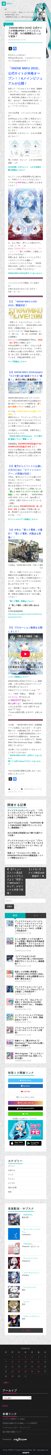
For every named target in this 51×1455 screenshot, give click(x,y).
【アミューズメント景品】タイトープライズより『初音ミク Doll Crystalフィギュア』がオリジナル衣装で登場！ (15, 881)
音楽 (10, 1192)
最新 (15, 915)
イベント (8, 24)
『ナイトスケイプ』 (29, 1287)
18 (32, 1367)
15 (12, 1367)
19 (38, 1367)
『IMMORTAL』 (28, 1215)
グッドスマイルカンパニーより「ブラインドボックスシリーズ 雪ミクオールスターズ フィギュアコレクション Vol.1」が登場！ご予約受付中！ (25, 844)
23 (19, 1371)
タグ (35, 915)
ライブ (20, 792)
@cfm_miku (26, 1080)
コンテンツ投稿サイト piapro (14, 1419)
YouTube (26, 1091)
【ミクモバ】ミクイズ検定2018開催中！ (36, 872)
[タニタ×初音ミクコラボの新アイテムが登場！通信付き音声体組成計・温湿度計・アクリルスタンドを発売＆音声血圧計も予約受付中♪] (10, 941)
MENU (9, 3)
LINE (26, 1114)
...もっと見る (25, 1330)
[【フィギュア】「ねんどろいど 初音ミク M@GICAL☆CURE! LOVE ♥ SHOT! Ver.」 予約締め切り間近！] (10, 1002)
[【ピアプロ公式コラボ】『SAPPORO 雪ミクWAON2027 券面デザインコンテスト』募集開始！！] (10, 958)
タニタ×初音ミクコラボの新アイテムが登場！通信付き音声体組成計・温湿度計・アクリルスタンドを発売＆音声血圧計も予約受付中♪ (29, 943)
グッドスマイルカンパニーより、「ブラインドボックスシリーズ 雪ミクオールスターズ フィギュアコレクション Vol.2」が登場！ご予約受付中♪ (25, 814)
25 (32, 1371)
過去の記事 (12, 1187)
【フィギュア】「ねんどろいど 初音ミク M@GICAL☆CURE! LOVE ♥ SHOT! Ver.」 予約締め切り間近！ (29, 1003)
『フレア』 (26, 1302)
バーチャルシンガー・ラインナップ (16, 1427)
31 (25, 1376)
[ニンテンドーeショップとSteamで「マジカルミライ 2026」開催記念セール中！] (10, 1017)
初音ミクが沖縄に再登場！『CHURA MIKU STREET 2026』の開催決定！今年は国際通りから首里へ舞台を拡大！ (29, 975)
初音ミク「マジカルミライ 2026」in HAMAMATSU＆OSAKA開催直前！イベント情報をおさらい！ (25, 855)
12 (38, 1362)
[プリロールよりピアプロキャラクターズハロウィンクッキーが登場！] (10, 1030)
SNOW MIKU (29, 789)
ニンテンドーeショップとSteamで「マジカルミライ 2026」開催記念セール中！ (29, 1017)
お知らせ (11, 1170)
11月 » (6, 1383)
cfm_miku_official (26, 1103)
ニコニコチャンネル (26, 1097)
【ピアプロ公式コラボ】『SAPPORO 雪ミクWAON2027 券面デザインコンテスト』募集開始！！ (25, 825)
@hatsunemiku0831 (26, 1108)
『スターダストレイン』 (31, 1273)
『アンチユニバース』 (30, 1258)
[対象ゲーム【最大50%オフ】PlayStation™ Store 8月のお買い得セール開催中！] (10, 1042)
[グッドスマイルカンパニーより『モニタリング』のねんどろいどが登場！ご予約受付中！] (10, 989)
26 (38, 1371)
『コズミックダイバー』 (31, 1316)
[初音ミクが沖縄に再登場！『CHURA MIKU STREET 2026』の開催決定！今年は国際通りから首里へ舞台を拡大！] (10, 974)
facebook (26, 1086)
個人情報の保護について (12, 1432)
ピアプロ (11, 1183)
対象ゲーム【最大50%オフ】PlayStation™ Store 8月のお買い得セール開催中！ (29, 1042)
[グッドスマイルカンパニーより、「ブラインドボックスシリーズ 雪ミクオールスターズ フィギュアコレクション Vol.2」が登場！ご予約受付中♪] (10, 923)
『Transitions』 (28, 1244)
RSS (6, 1406)
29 (12, 1376)
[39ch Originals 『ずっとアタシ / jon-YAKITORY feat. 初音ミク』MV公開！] (10, 1055)
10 (25, 1362)
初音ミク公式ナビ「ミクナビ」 (26, 1119)
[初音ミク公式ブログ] (17, 9)
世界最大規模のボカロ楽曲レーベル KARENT (20, 1423)
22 (12, 1371)
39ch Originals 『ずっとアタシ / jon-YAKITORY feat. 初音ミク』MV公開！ (29, 1055)
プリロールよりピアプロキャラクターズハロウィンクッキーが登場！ (29, 1030)
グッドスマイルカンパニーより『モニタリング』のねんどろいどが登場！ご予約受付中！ (29, 989)
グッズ (10, 1175)
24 (25, 1371)
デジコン (11, 1179)
